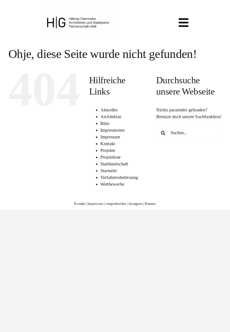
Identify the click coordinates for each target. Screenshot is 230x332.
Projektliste (110, 157)
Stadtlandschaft (114, 163)
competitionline (116, 204)
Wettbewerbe (112, 184)
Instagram (135, 204)
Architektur (110, 116)
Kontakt (107, 143)
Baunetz (150, 204)
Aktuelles (109, 109)
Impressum (110, 136)
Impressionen (112, 130)
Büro (105, 123)
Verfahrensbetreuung (119, 177)
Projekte (108, 150)
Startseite (108, 170)
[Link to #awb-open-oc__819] (184, 23)
